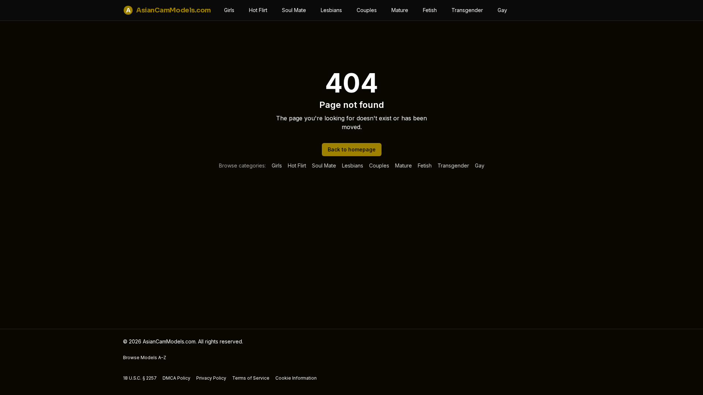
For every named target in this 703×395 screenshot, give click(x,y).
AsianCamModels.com (168, 10)
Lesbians (331, 10)
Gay (502, 10)
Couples (367, 10)
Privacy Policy (211, 378)
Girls (229, 10)
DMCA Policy (176, 378)
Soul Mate (294, 10)
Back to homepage (352, 149)
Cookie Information (296, 378)
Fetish (430, 10)
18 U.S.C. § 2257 (140, 378)
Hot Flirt (258, 10)
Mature (399, 10)
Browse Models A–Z (144, 357)
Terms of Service (250, 378)
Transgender (467, 10)
